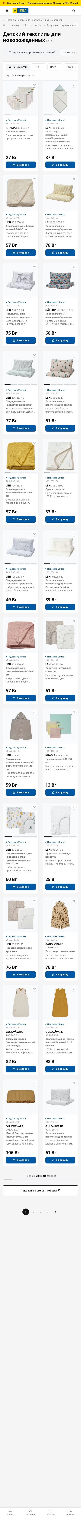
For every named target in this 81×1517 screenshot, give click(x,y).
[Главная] (4, 25)
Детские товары (33, 25)
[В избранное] (34, 84)
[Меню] (7, 10)
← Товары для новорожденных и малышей (30, 52)
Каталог (15, 25)
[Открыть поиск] (74, 10)
